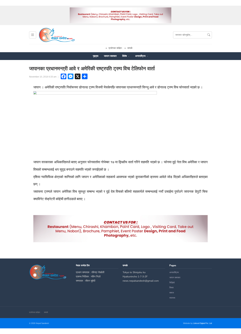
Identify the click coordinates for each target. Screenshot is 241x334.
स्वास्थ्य (172, 298)
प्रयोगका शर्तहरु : (116, 48)
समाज (171, 292)
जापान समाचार (110, 56)
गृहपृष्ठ (95, 56)
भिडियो (172, 282)
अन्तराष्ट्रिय (140, 56)
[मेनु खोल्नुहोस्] (32, 34)
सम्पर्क (129, 48)
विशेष (125, 56)
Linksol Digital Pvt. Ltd (202, 323)
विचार (171, 287)
